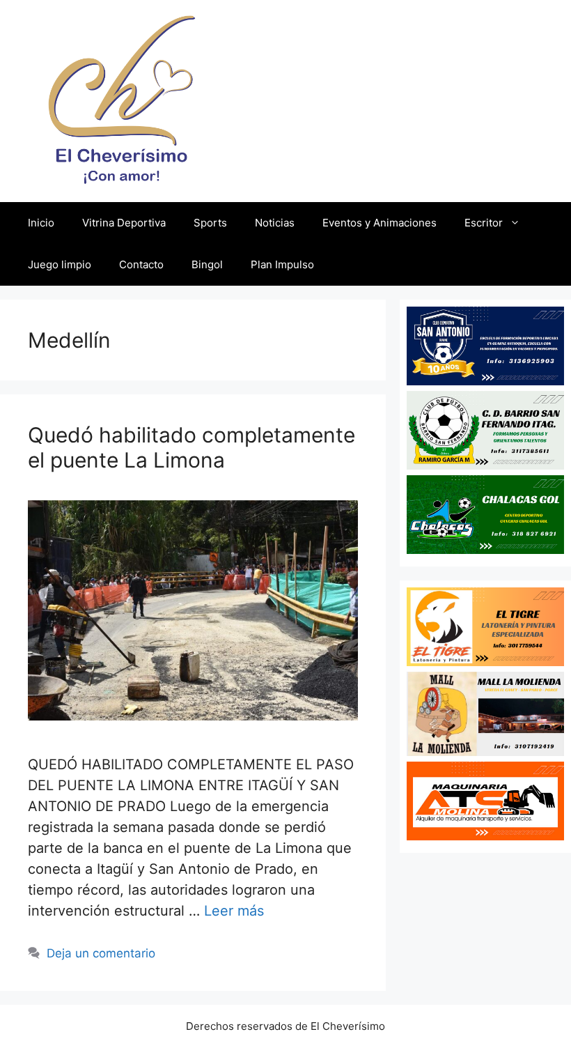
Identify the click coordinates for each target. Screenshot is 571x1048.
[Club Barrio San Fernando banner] (485, 464)
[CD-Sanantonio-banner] (485, 380)
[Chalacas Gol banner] (485, 549)
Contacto (141, 264)
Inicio (41, 222)
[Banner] (485, 751)
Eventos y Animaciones (379, 222)
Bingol (207, 264)
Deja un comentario (101, 953)
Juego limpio (59, 264)
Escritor (483, 222)
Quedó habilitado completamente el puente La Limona (191, 447)
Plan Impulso (282, 264)
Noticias (275, 222)
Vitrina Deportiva (124, 222)
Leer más (234, 910)
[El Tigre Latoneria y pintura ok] (485, 661)
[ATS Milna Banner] (485, 835)
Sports (210, 222)
